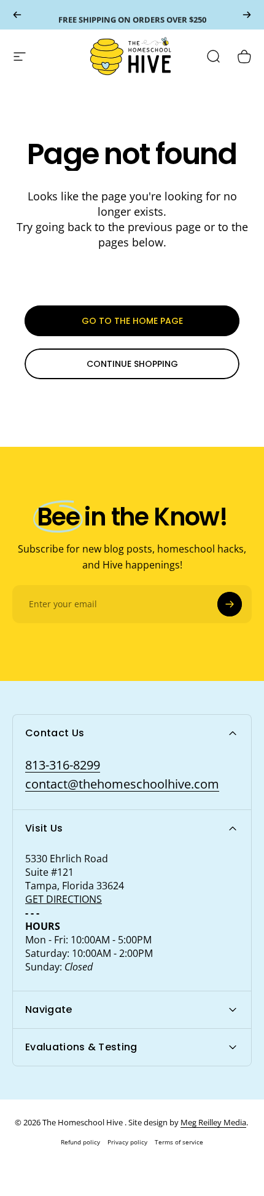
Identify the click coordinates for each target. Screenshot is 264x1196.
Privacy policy (127, 1142)
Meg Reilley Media (213, 1122)
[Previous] (17, 15)
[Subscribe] (229, 604)
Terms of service (179, 1142)
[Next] (246, 15)
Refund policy (80, 1142)
